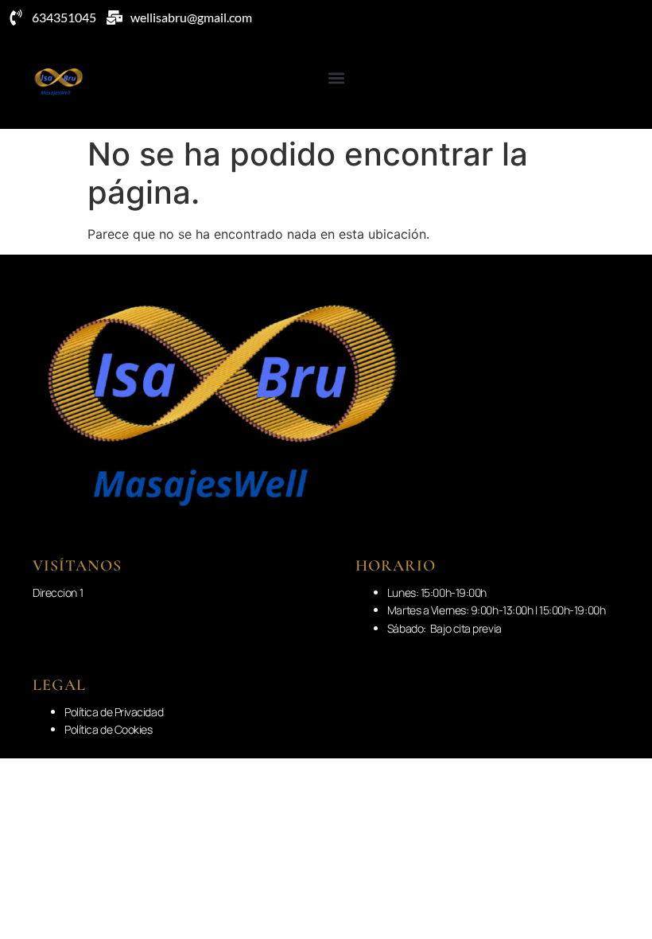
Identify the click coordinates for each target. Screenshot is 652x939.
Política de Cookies (108, 729)
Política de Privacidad (113, 711)
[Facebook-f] (612, 82)
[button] (336, 77)
